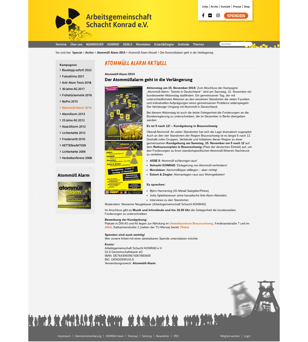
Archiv (214, 6)
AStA (108, 227)
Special (77, 52)
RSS (176, 336)
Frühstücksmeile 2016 (77, 95)
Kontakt (225, 6)
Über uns (76, 44)
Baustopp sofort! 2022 (77, 70)
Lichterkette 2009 (73, 151)
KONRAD (113, 44)
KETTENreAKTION (74, 145)
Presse (237, 6)
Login (247, 336)
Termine (61, 44)
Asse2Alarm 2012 (74, 126)
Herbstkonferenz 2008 (77, 157)
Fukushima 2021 (73, 76)
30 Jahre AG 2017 (73, 88)
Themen (198, 44)
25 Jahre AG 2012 (73, 120)
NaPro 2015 (70, 101)
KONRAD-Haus (114, 336)
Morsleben (143, 44)
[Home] (104, 24)
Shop (247, 6)
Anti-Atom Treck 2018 (76, 82)
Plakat (184, 227)
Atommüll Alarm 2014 (111, 52)
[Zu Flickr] (210, 15)
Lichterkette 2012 (73, 132)
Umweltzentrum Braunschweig (191, 223)
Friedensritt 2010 (73, 139)
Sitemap (133, 336)
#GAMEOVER (95, 44)
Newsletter (163, 336)
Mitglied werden (230, 336)
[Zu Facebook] (203, 15)
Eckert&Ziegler (164, 44)
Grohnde (183, 44)
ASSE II (127, 44)
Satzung (147, 336)
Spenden (236, 16)
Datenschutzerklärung (88, 336)
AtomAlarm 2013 (73, 113)
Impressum (64, 336)
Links (205, 6)
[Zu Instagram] (218, 15)
